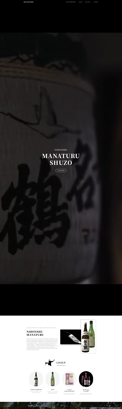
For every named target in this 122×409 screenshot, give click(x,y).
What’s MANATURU (70, 2)
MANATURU (29, 2)
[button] (61, 170)
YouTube (96, 2)
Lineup (80, 2)
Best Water (88, 2)
